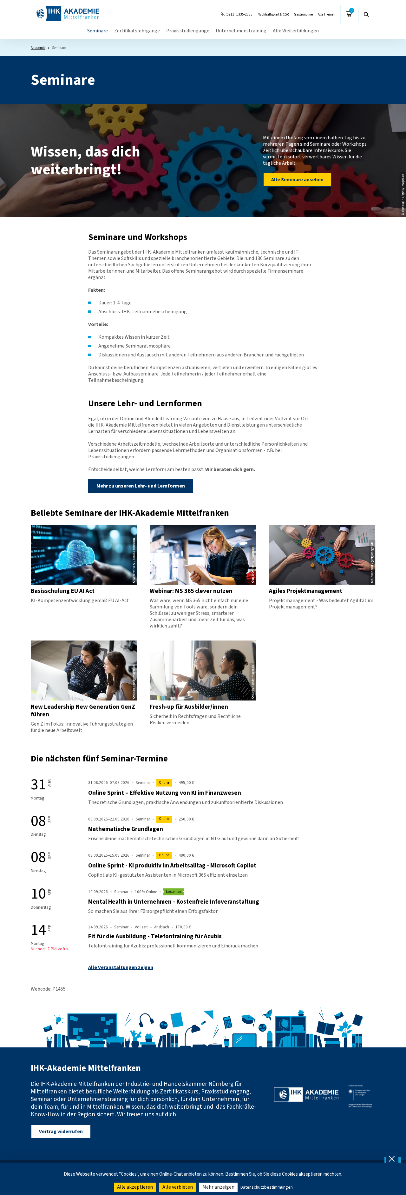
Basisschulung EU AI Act (63, 591)
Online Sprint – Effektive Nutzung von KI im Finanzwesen (164, 792)
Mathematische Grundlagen (125, 829)
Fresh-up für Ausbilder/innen (189, 706)
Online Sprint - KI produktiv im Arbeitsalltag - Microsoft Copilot (172, 865)
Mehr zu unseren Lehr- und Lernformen (140, 485)
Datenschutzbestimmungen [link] (266, 1187)
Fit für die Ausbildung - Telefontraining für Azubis (155, 936)
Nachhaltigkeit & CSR (273, 14)
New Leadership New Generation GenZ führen (83, 710)
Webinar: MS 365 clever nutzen (191, 591)
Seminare (97, 30)
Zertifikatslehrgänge (137, 30)
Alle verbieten (177, 1187)
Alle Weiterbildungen (296, 30)
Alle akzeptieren (135, 1187)
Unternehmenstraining (241, 30)
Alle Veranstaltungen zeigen (120, 967)
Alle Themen (326, 14)
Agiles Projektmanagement (305, 591)
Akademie (38, 47)
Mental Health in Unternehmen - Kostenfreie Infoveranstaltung (173, 901)
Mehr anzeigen (218, 1187)
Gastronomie (303, 14)
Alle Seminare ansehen (297, 179)
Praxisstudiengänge (187, 30)
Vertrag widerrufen (61, 1131)
